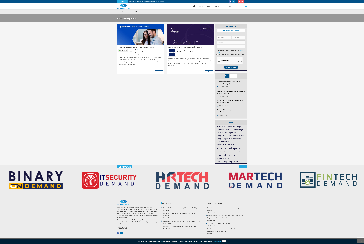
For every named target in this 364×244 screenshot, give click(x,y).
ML (235, 132)
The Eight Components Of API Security (218, 224)
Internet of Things (234, 126)
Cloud (235, 161)
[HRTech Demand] (182, 180)
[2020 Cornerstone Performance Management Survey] (140, 34)
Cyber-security (235, 152)
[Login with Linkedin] (218, 3)
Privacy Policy (217, 241)
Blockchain (221, 126)
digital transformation (232, 138)
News (208, 6)
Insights (200, 6)
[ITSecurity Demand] (109, 180)
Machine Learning (226, 144)
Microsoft (230, 158)
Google (219, 138)
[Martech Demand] (255, 180)
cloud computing (224, 161)
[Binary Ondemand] (36, 180)
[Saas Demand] (123, 6)
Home (119, 12)
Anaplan (188, 50)
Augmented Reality (223, 141)
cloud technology (235, 129)
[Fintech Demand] (328, 179)
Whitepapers (127, 12)
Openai (219, 155)
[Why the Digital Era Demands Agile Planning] (190, 34)
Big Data (220, 152)
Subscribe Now (231, 67)
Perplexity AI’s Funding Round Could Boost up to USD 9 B (144, 1)
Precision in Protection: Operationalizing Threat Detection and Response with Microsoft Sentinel (225, 218)
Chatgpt (226, 152)
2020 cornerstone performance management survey (138, 47)
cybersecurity (230, 155)
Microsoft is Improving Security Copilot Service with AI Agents (181, 209)
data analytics (228, 133)
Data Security (222, 129)
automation (221, 158)
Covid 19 (220, 132)
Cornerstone (140, 50)
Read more (159, 72)
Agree (224, 241)
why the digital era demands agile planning (185, 47)
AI (242, 148)
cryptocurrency (238, 135)
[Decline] (362, 241)
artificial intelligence (228, 148)
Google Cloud (222, 135)
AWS (231, 135)
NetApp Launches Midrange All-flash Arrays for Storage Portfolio (182, 222)
